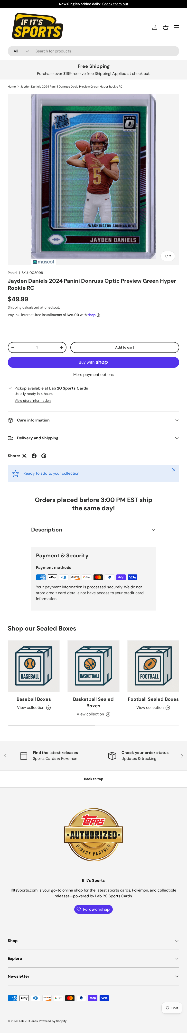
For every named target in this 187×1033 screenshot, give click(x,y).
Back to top (93, 779)
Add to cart (124, 347)
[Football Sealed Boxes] (153, 666)
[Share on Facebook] (34, 456)
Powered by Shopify (53, 1021)
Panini (12, 273)
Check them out (115, 4)
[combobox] (93, 51)
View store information (33, 400)
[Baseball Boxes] (33, 666)
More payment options (93, 374)
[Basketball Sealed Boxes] (93, 666)
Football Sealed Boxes (153, 699)
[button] (165, 27)
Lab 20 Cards (28, 1021)
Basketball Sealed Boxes (93, 702)
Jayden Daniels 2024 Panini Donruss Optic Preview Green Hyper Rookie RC (71, 87)
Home (12, 87)
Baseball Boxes (34, 699)
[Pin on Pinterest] (44, 456)
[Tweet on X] (24, 456)
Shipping (14, 307)
